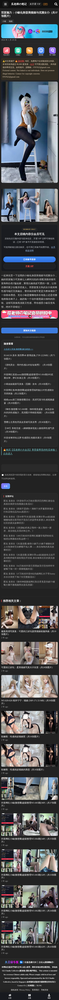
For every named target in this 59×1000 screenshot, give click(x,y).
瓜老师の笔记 (19, 4)
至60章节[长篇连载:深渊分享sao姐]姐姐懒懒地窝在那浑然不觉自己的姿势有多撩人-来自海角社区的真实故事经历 (29, 520)
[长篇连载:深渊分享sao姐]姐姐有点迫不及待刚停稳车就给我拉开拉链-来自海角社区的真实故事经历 (29, 558)
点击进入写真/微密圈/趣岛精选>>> (18, 349)
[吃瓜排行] (6, 52)
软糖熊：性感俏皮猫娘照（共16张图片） (21, 736)
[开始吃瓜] (29, 52)
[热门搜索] (52, 52)
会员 (32, 64)
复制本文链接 (29, 330)
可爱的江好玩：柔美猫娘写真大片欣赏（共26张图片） (27, 667)
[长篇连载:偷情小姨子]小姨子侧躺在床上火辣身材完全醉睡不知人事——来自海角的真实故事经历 (29, 546)
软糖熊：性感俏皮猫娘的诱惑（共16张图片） (23, 769)
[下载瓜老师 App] (45, 4)
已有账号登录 (29, 259)
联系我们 (35, 990)
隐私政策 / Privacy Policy (20, 990)
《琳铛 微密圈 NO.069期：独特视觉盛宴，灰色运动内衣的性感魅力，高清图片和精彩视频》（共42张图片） (29, 412)
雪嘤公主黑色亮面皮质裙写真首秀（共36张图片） (28, 422)
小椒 (4, 21)
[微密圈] (41, 52)
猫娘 (10, 21)
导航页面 (44, 990)
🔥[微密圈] (20, 61)
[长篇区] (18, 52)
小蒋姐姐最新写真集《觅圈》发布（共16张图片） (28, 384)
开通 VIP (29, 266)
